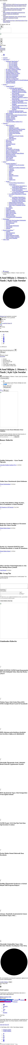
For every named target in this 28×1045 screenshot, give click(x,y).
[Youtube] (3, 1041)
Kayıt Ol (7, 1024)
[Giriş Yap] (1, 51)
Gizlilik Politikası (4, 982)
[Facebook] (3, 1034)
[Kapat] (1, 44)
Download (2, 356)
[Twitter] (3, 1035)
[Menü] (1, 26)
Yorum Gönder (4, 600)
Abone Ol (17, 436)
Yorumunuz (3, 589)
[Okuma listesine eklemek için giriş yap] (0, 443)
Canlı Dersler (3, 570)
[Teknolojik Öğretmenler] (5, 32)
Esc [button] (17, 1044)
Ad (21, 592)
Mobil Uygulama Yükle (5, 996)
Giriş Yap (10, 600)
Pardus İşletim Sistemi (5, 528)
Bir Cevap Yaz (5, 573)
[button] (1, 41)
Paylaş (6, 390)
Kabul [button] (10, 982)
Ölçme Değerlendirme (5, 484)
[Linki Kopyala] (15, 350)
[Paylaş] (3, 343)
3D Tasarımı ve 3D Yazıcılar (6, 507)
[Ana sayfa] (4, 55)
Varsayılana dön (7, 387)
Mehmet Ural (3, 316)
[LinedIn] (3, 1039)
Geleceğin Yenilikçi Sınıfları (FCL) (8, 465)
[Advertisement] (14, 255)
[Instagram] (3, 1037)
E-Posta (22, 593)
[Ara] (1, 39)
